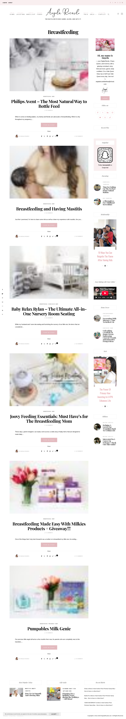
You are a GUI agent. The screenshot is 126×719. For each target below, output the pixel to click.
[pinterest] (2, 298)
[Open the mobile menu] (122, 14)
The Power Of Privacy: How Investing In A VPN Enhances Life (105, 395)
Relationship (105, 214)
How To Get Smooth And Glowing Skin (33, 694)
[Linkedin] (107, 112)
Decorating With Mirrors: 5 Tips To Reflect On (109, 320)
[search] (109, 13)
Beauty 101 (28, 688)
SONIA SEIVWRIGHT (90, 702)
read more (105, 98)
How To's (110, 422)
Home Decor (51, 304)
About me (20, 13)
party (70, 688)
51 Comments (49, 532)
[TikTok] (110, 117)
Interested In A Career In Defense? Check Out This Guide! (109, 442)
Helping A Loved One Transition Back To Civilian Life (109, 428)
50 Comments (49, 213)
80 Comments (49, 110)
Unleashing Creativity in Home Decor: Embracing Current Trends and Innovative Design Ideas (109, 336)
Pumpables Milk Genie (49, 628)
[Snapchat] (117, 2)
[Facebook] (110, 2)
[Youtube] (100, 117)
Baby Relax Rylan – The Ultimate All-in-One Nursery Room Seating (49, 311)
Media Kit (30, 13)
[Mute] (111, 297)
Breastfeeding (47, 96)
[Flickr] (115, 2)
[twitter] (2, 294)
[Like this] (56, 136)
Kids (104, 198)
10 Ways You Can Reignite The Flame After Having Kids (105, 256)
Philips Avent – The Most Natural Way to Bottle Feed (49, 103)
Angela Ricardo (24, 136)
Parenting (105, 176)
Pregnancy (51, 623)
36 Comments (49, 318)
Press (39, 13)
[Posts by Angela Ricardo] (17, 136)
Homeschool (106, 182)
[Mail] (120, 2)
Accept (53, 714)
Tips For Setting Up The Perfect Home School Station (109, 190)
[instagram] (2, 302)
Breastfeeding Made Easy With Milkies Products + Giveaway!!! (49, 526)
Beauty (34, 688)
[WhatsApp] (50, 136)
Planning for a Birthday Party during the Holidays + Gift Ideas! (70, 696)
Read (92, 13)
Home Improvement (108, 313)
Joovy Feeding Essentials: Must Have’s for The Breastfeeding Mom (49, 418)
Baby (53, 96)
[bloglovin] (2, 306)
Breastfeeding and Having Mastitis (49, 208)
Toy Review (65, 688)
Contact (10, 2)
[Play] (96, 297)
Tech (86, 13)
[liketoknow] (2, 314)
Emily (85, 688)
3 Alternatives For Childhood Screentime (109, 203)
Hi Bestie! (5, 2)
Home (12, 13)
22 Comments (49, 425)
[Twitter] (112, 2)
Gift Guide (63, 683)
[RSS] (122, 2)
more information (42, 714)
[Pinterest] (47, 136)
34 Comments (49, 633)
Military (105, 417)
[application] (105, 293)
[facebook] (2, 290)
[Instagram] (112, 112)
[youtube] (2, 310)
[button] (102, 265)
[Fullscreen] (114, 297)
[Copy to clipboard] (53, 136)
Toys (74, 688)
